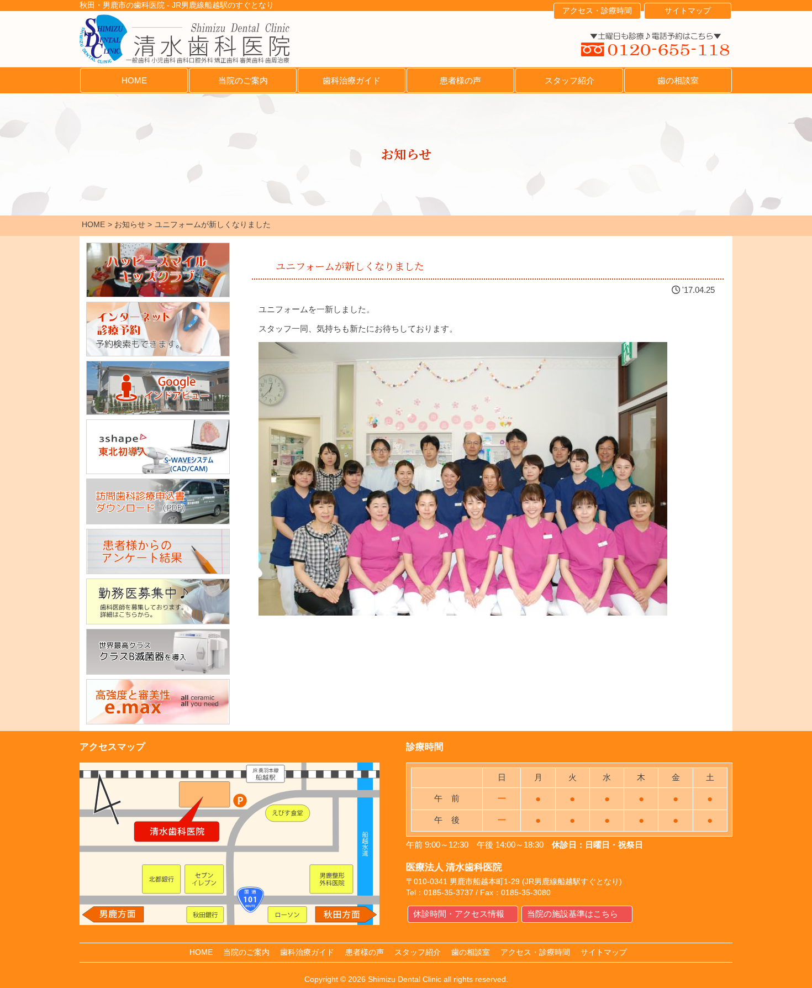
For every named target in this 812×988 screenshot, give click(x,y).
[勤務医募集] (158, 601)
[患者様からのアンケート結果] (158, 552)
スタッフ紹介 (569, 80)
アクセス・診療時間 (597, 11)
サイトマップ (688, 11)
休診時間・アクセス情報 (458, 913)
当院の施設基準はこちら (572, 913)
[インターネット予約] (158, 329)
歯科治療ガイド (352, 80)
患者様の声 (460, 80)
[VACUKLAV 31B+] (158, 652)
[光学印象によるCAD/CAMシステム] (158, 446)
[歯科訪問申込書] (158, 501)
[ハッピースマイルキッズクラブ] (158, 270)
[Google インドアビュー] (158, 388)
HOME (134, 80)
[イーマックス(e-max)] (158, 702)
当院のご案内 (243, 80)
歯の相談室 (678, 80)
